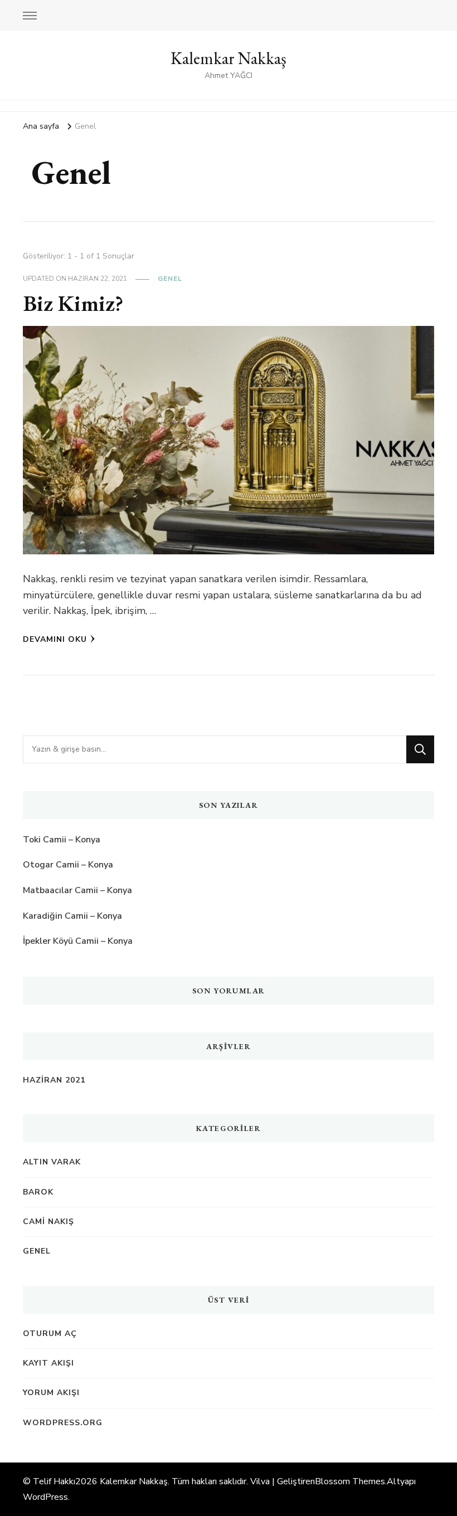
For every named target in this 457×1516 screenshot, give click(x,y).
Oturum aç (50, 1333)
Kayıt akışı (48, 1363)
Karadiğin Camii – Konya (72, 916)
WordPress (45, 1497)
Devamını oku (55, 639)
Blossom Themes (350, 1481)
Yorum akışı (51, 1392)
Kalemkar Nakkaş (228, 58)
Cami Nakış (48, 1221)
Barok (38, 1192)
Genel (170, 278)
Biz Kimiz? (73, 303)
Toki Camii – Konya (61, 839)
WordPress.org (63, 1422)
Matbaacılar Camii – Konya (77, 890)
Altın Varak (52, 1162)
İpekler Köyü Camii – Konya (78, 941)
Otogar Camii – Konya (68, 865)
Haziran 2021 (54, 1080)
